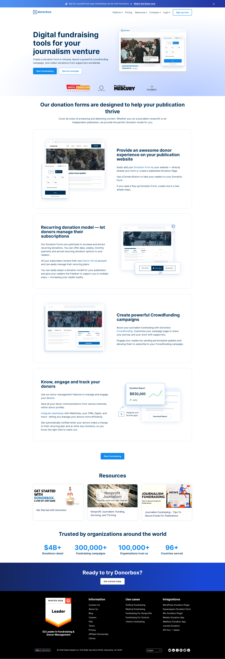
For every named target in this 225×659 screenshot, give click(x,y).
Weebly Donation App (173, 617)
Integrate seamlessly (52, 413)
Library (92, 638)
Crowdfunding (125, 331)
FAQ (91, 621)
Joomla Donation (171, 625)
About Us (93, 609)
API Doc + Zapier (171, 630)
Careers (92, 617)
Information (97, 599)
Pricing (128, 12)
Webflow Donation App (174, 621)
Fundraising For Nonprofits (139, 613)
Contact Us (94, 605)
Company (154, 12)
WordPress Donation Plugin (176, 605)
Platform (117, 12)
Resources (140, 12)
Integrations (171, 599)
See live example (70, 71)
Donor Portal (90, 260)
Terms (92, 625)
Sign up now (182, 12)
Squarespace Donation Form (177, 609)
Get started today (112, 581)
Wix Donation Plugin (173, 613)
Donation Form (142, 167)
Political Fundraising (135, 605)
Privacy (92, 630)
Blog (91, 613)
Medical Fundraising (135, 609)
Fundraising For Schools (137, 617)
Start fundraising (45, 71)
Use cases (133, 599)
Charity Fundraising (135, 621)
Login (166, 12)
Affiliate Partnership (98, 634)
